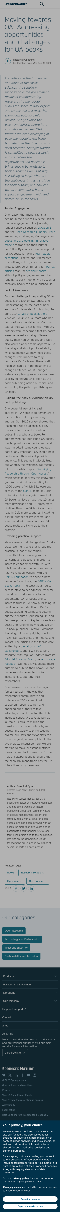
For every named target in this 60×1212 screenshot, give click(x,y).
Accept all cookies (30, 1199)
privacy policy (21, 1178)
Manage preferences (14, 1187)
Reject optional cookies (30, 1206)
